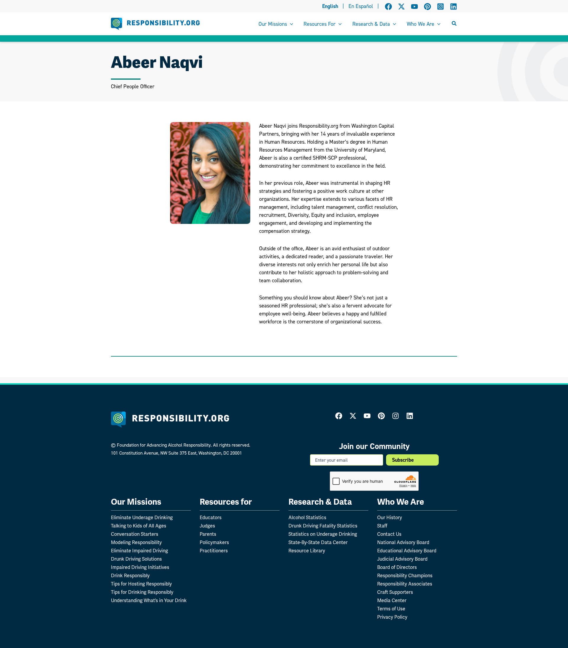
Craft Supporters (395, 592)
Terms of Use (391, 609)
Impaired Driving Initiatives (140, 567)
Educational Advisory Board (406, 551)
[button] (290, 24)
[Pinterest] (427, 6)
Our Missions (136, 502)
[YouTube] (414, 6)
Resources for (226, 502)
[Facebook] (388, 6)
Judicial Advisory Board (402, 559)
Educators (211, 518)
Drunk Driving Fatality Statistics (322, 526)
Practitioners (214, 551)
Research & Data (320, 502)
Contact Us (389, 534)
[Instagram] (440, 6)
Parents (208, 534)
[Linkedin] (453, 6)
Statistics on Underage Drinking (322, 534)
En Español (360, 6)
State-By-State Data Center (318, 543)
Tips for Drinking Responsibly (142, 592)
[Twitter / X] (401, 6)
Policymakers (214, 543)
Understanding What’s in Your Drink (149, 601)
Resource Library (306, 551)
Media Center (391, 601)
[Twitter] (352, 415)
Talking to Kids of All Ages (138, 526)
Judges (207, 526)
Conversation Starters (134, 534)
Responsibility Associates (404, 584)
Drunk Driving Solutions (136, 559)
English (330, 6)
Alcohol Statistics (307, 518)
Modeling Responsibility (136, 543)
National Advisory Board (403, 543)
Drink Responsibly (130, 576)
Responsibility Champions (405, 576)
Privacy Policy (392, 617)
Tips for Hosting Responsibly (141, 584)
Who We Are (400, 502)
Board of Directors (397, 567)
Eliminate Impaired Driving (139, 551)
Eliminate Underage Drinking (142, 518)
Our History (389, 518)
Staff (382, 526)
